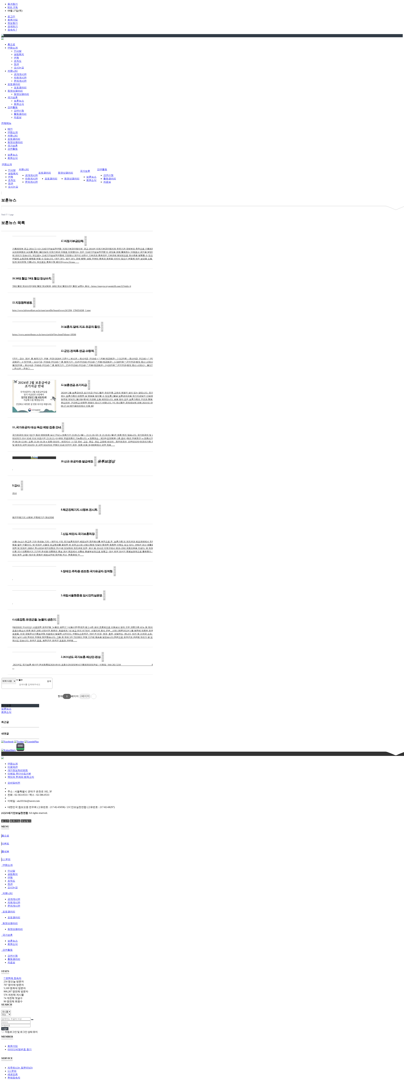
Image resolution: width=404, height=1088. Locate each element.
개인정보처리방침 (18, 770)
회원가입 (13, 19)
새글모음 (13, 1074)
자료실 (17, 117)
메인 (10, 129)
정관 (16, 64)
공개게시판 (20, 74)
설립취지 (19, 54)
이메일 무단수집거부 (19, 773)
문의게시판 (20, 81)
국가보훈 (13, 145)
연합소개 (13, 132)
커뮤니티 (13, 135)
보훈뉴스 (19, 100)
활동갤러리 (20, 114)
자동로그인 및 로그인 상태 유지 (21, 1032)
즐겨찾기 (13, 4)
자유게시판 (20, 77)
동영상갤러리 (21, 94)
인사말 (17, 51)
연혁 (16, 57)
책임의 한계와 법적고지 (21, 777)
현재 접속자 (12, 978)
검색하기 (13, 26)
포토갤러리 (20, 87)
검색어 (17, 680)
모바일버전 (14, 782)
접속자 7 (12, 29)
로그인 (11, 16)
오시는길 (19, 67)
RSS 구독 (13, 7)
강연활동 (13, 149)
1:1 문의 (12, 1071)
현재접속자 (14, 1077)
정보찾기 (13, 23)
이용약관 (13, 767)
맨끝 (93, 696)
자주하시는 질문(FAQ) (20, 1067)
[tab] (202, 865)
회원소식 (19, 104)
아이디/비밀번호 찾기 (20, 1049)
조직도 (17, 61)
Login (4, 1029)
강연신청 (19, 110)
